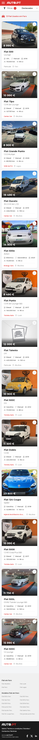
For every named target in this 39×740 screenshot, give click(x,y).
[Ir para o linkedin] (36, 736)
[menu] (3, 2)
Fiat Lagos (23, 687)
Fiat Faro (4, 687)
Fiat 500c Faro (6, 696)
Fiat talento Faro (25, 710)
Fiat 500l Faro (6, 703)
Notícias (14, 731)
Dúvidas (26, 728)
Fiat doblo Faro (24, 707)
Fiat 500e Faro (24, 703)
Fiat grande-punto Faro (27, 714)
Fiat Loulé (23, 684)
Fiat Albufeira (6, 684)
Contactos (5, 731)
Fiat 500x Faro (24, 700)
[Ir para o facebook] (27, 736)
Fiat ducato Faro (7, 710)
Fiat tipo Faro (6, 700)
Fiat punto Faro (6, 707)
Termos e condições (14, 728)
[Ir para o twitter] (31, 736)
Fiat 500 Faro (24, 696)
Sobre (4, 728)
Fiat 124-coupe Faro (8, 714)
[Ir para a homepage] (14, 3)
